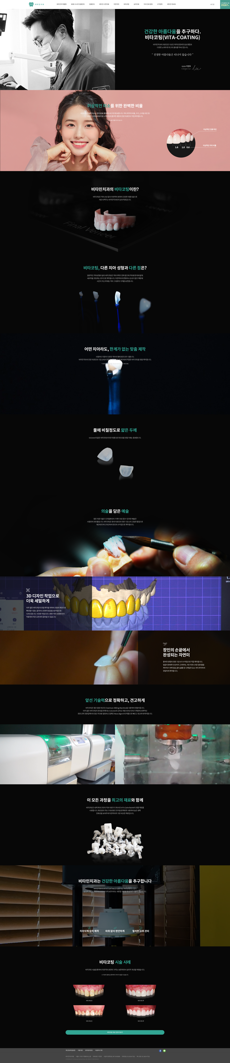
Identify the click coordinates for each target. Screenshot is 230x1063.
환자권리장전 (89, 1050)
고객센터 (160, 4)
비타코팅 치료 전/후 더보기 (115, 1032)
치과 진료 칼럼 (148, 4)
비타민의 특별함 (62, 4)
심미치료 (136, 4)
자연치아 (116, 4)
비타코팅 (126, 4)
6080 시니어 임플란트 (78, 4)
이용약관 (80, 1050)
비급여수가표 (99, 1050)
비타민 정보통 (171, 4)
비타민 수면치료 (104, 4)
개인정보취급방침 (70, 1050)
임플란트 (92, 4)
